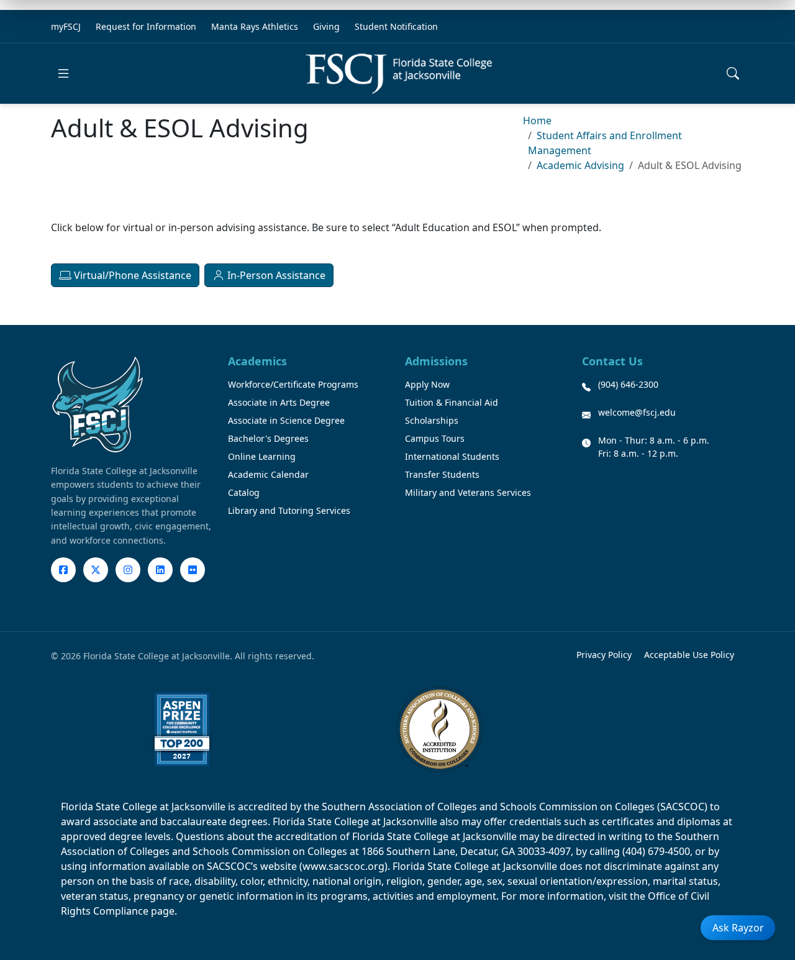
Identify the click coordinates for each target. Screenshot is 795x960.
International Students (452, 456)
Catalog (244, 492)
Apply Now (427, 384)
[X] (95, 569)
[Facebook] (63, 569)
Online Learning (262, 456)
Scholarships (431, 420)
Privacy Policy (604, 655)
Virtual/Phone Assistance (131, 275)
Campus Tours (435, 438)
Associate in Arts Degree (279, 402)
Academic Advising (580, 165)
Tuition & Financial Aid (451, 402)
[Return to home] (399, 73)
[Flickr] (192, 569)
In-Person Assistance (275, 275)
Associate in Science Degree (286, 420)
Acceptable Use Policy (689, 655)
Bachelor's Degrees (268, 438)
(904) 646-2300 (628, 384)
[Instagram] (128, 569)
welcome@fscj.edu (637, 412)
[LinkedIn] (160, 569)
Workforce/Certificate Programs (293, 384)
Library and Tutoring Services (289, 510)
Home (537, 120)
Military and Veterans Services (468, 492)
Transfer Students (442, 474)
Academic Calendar (268, 474)
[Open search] (733, 73)
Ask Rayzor (738, 928)
